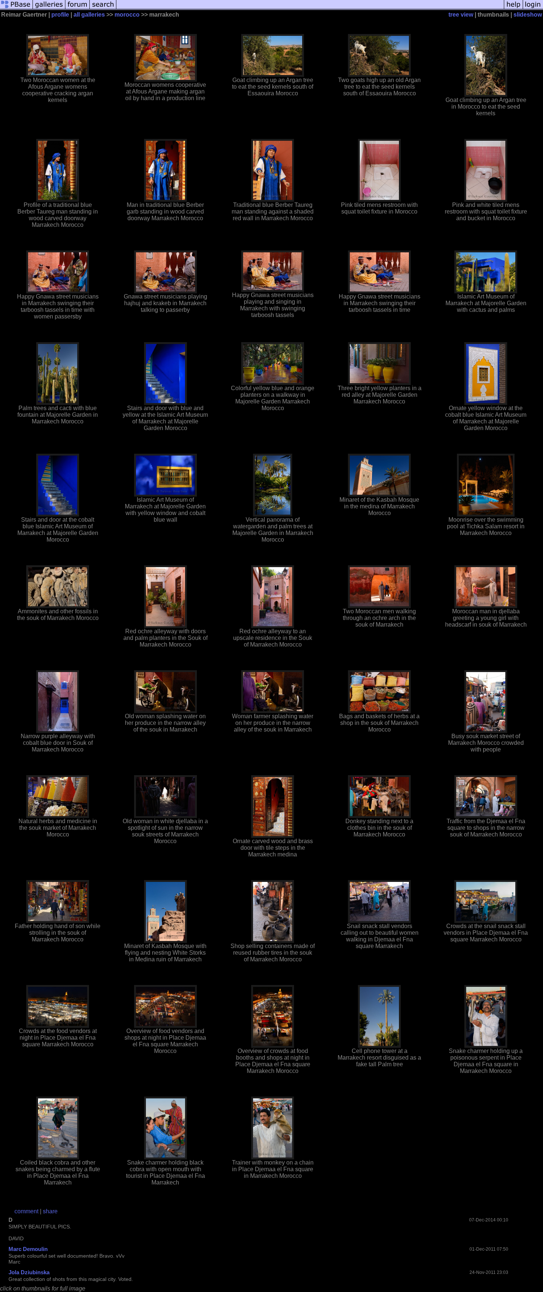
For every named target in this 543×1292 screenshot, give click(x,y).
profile (60, 14)
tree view (460, 14)
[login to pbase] (533, 8)
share (50, 1211)
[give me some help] (513, 8)
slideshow (527, 14)
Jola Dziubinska (28, 1272)
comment (26, 1211)
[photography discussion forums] (77, 8)
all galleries (89, 14)
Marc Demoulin (28, 1249)
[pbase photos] (16, 8)
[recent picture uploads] (49, 8)
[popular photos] (310, 8)
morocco (127, 14)
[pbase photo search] (103, 8)
